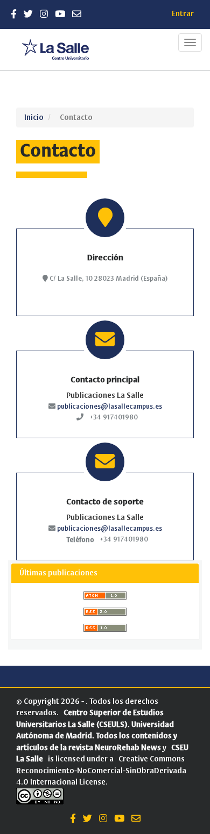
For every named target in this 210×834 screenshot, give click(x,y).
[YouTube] (60, 14)
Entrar (183, 14)
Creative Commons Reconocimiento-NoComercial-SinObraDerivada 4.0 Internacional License (101, 770)
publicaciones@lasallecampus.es (109, 406)
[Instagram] (44, 14)
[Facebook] (13, 14)
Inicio (34, 117)
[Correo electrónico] (76, 14)
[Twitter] (28, 14)
